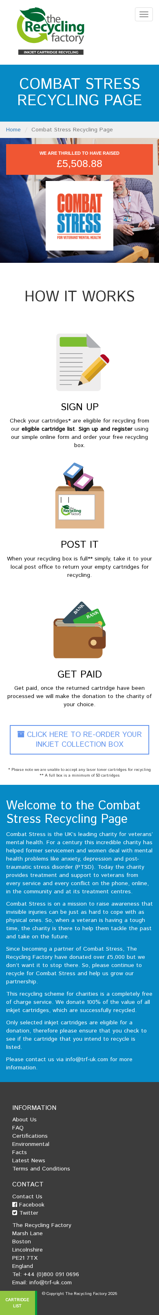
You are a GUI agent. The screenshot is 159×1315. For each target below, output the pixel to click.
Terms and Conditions (41, 1169)
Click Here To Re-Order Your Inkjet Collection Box (83, 740)
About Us (24, 1120)
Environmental (30, 1144)
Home (13, 130)
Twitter (27, 1213)
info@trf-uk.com (87, 1059)
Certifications (30, 1136)
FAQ (18, 1128)
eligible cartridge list (48, 429)
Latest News (28, 1161)
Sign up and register (105, 429)
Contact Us (27, 1197)
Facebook (30, 1205)
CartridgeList (17, 1302)
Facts (19, 1152)
